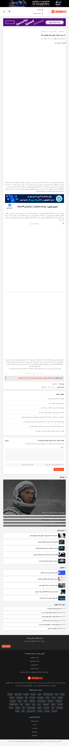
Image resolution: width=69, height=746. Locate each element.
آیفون (39, 694)
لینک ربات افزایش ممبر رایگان (54, 628)
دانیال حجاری (60, 39)
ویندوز (11, 708)
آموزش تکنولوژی (34, 658)
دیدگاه (62, 447)
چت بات (40, 711)
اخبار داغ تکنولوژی (34, 661)
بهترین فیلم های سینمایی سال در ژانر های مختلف (53, 519)
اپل (26, 698)
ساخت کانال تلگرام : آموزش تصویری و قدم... (50, 616)
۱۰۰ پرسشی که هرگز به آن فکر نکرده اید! (55, 516)
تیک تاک (60, 704)
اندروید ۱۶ (32, 698)
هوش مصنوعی (31, 708)
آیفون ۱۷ (26, 694)
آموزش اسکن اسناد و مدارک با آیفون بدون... (48, 585)
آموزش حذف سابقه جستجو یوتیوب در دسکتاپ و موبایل (34, 672)
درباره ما (34, 725)
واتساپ (18, 708)
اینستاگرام (50, 701)
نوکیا (53, 708)
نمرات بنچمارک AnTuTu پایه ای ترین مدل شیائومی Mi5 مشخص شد (46, 426)
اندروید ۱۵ (40, 698)
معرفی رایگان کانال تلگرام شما (53, 609)
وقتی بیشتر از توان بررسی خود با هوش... (49, 573)
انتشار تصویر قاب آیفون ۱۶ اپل (56, 403)
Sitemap (34, 735)
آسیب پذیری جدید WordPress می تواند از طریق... (46, 592)
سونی (39, 704)
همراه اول (46, 708)
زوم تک (39, 10)
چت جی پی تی (31, 711)
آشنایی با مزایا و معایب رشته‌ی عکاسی (56, 524)
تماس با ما (34, 728)
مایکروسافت (60, 708)
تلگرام (25, 701)
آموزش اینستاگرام (48, 694)
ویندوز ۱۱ (47, 711)
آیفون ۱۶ (33, 694)
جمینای (53, 704)
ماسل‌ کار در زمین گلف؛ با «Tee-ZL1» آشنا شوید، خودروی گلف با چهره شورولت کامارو (42, 417)
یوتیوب (17, 711)
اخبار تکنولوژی (34, 665)
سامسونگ (61, 187)
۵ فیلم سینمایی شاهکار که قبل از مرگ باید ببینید (53, 513)
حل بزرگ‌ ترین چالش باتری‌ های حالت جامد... (48, 561)
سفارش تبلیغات (34, 721)
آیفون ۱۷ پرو (18, 694)
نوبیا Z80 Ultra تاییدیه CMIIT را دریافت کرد (52, 408)
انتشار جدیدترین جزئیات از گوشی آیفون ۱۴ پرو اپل (51, 413)
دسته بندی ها (37, 13)
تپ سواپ (13, 701)
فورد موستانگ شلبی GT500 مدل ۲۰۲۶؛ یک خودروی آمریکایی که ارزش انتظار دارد (43, 422)
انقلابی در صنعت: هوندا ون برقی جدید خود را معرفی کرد (49, 431)
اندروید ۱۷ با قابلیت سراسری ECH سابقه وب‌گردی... (46, 548)
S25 (57, 694)
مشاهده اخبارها (6, 646)
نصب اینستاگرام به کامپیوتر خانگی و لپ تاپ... (50, 613)
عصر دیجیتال (44, 31)
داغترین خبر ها (53, 31)
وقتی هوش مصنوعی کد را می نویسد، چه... (48, 598)
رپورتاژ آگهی (34, 732)
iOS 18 (62, 694)
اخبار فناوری (61, 31)
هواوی (39, 708)
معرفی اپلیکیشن (34, 668)
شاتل (34, 704)
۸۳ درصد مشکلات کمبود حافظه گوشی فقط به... (47, 579)
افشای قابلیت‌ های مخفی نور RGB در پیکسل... (47, 542)
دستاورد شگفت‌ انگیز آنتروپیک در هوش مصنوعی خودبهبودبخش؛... (43, 536)
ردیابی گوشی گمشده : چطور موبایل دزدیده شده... (49, 624)
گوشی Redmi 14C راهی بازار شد (55, 399)
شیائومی (28, 704)
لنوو (22, 704)
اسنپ (53, 698)
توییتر (19, 701)
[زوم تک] (59, 12)
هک (23, 708)
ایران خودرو (20, 698)
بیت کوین (32, 701)
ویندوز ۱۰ (54, 711)
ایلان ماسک (59, 701)
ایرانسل (12, 698)
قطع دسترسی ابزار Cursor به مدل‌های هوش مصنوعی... (45, 555)
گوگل (23, 711)
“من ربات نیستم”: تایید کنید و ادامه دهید (51, 620)
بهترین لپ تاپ (41, 701)
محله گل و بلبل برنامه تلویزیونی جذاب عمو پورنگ (53, 522)
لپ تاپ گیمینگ (14, 704)
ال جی (56, 187)
